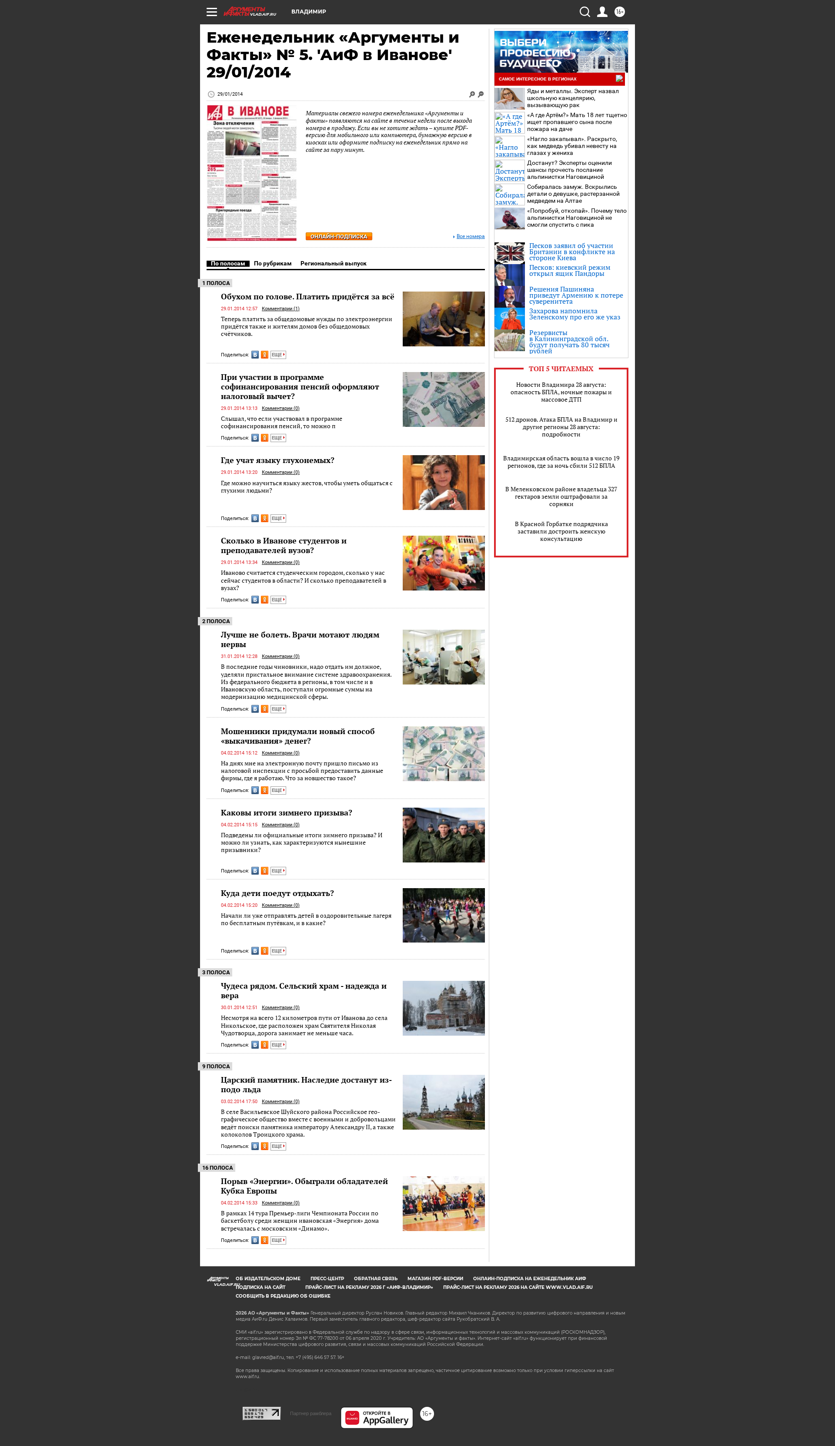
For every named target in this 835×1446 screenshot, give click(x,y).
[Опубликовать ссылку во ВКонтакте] (255, 355)
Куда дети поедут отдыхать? (277, 893)
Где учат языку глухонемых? (277, 460)
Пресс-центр (327, 1279)
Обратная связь (375, 1279)
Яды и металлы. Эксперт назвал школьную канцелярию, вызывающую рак (573, 97)
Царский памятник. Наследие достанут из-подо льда (306, 1084)
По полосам (228, 263)
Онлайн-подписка (339, 236)
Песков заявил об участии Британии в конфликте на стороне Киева (572, 251)
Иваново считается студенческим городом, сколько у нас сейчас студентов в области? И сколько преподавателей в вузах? (303, 580)
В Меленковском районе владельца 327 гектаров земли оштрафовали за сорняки (561, 496)
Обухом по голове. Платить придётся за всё (307, 296)
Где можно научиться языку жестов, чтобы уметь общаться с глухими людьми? (307, 486)
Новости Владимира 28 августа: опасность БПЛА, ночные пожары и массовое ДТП (561, 392)
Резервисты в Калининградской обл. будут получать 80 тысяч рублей (569, 341)
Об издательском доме (268, 1279)
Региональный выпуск (334, 263)
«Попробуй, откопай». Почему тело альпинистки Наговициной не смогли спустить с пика (577, 217)
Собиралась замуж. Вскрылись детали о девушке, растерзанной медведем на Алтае (573, 193)
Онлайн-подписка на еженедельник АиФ (529, 1279)
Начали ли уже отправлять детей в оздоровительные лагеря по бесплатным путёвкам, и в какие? (306, 919)
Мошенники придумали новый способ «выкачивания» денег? (298, 736)
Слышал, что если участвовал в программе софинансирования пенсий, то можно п (281, 422)
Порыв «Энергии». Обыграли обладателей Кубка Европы (304, 1186)
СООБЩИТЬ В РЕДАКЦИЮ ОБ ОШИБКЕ (283, 1296)
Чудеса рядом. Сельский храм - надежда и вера (304, 990)
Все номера (471, 236)
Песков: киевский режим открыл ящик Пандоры (570, 270)
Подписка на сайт (260, 1287)
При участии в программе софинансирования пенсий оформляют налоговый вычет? (300, 386)
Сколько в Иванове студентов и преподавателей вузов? (284, 545)
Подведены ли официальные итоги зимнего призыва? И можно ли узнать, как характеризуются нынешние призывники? (301, 842)
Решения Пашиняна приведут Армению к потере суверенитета (576, 295)
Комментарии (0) (281, 408)
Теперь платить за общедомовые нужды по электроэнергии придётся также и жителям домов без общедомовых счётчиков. (306, 326)
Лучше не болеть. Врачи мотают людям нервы (300, 639)
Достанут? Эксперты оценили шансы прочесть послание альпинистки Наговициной (569, 169)
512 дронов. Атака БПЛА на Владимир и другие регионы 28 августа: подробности (561, 427)
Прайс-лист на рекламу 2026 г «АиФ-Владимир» (369, 1287)
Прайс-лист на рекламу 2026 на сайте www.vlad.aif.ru (518, 1287)
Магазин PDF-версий (435, 1279)
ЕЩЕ (277, 355)
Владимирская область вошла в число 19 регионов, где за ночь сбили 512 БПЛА (561, 461)
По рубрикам (273, 263)
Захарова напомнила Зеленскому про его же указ (575, 314)
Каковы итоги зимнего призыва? (286, 812)
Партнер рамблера (310, 1413)
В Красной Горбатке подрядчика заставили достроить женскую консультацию (561, 531)
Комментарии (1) (281, 309)
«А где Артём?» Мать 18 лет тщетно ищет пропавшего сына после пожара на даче (577, 121)
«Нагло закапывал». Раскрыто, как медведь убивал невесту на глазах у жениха (572, 145)
